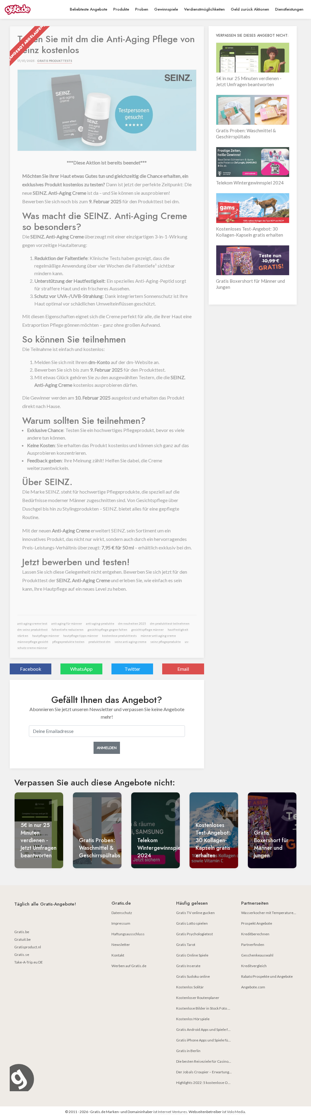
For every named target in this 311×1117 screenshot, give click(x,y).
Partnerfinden (252, 944)
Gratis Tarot (185, 944)
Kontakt (117, 955)
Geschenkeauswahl (257, 955)
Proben (141, 9)
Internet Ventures (172, 1111)
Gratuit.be (22, 939)
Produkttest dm (99, 641)
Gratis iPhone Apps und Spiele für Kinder (208, 1040)
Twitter (132, 669)
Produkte (121, 9)
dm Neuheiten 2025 (132, 623)
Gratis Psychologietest (194, 934)
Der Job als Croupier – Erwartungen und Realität (214, 1072)
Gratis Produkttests (54, 61)
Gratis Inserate (188, 965)
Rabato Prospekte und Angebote (267, 976)
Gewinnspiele (166, 9)
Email (183, 669)
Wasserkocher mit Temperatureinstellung (275, 912)
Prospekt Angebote (256, 923)
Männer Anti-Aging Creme (158, 635)
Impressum (120, 923)
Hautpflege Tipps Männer (80, 635)
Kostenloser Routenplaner (197, 997)
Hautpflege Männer (45, 635)
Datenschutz (121, 912)
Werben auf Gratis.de (128, 965)
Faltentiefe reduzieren (68, 629)
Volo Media (236, 1111)
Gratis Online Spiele (192, 955)
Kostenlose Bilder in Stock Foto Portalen (208, 1008)
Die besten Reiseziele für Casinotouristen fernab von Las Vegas (227, 1061)
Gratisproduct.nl (27, 947)
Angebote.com (253, 987)
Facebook (30, 669)
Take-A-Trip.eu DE (28, 962)
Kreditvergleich (254, 965)
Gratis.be (21, 932)
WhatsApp (81, 669)
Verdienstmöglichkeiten (204, 9)
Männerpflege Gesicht (32, 641)
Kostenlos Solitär (190, 987)
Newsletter (120, 944)
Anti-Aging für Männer (66, 623)
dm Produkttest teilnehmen (170, 623)
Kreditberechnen (255, 934)
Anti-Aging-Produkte (100, 623)
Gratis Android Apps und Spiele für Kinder (209, 1029)
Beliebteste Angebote (88, 9)
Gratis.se (21, 954)
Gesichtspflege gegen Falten (107, 629)
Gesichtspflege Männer (147, 629)
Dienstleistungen (289, 9)
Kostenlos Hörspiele (193, 1019)
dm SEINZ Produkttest (32, 629)
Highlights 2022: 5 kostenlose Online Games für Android (222, 1082)
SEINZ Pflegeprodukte (165, 641)
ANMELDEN (107, 747)
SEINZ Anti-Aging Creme (130, 641)
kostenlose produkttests (119, 635)
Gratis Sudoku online (193, 976)
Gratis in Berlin (188, 1050)
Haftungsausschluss (128, 934)
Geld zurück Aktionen (250, 9)
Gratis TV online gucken (195, 912)
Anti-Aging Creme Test (32, 623)
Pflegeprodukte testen (68, 641)
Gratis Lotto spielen (192, 923)
